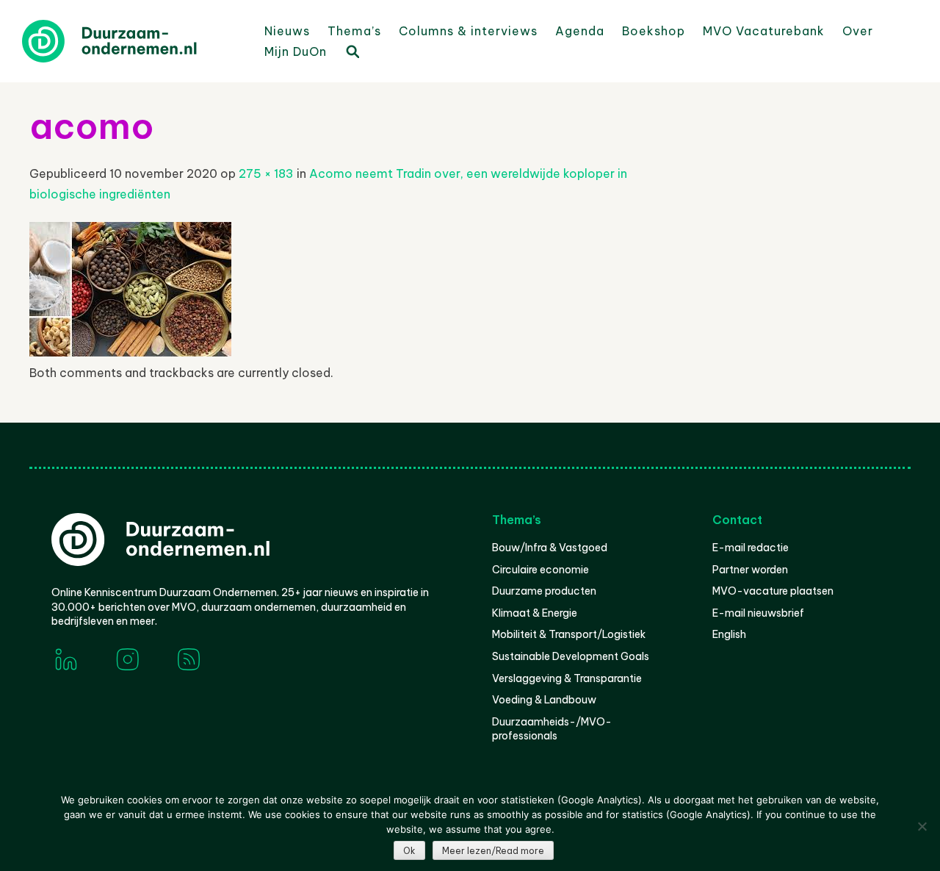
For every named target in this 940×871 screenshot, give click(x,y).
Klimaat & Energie (534, 613)
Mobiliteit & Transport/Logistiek (569, 634)
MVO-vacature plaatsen (773, 591)
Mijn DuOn (295, 51)
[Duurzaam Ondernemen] (132, 41)
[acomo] (130, 352)
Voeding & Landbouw (544, 699)
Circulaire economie (540, 569)
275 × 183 (266, 173)
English (729, 634)
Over (857, 31)
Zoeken (351, 50)
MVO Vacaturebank (764, 31)
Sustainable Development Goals (570, 656)
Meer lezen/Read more (493, 850)
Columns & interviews (468, 31)
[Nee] (921, 826)
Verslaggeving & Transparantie (567, 678)
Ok (409, 850)
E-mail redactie (750, 547)
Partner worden (750, 569)
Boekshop (653, 31)
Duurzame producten (544, 591)
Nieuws (287, 31)
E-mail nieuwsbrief (758, 613)
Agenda (579, 31)
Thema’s (354, 31)
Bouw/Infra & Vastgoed (549, 547)
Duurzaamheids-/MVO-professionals (552, 729)
